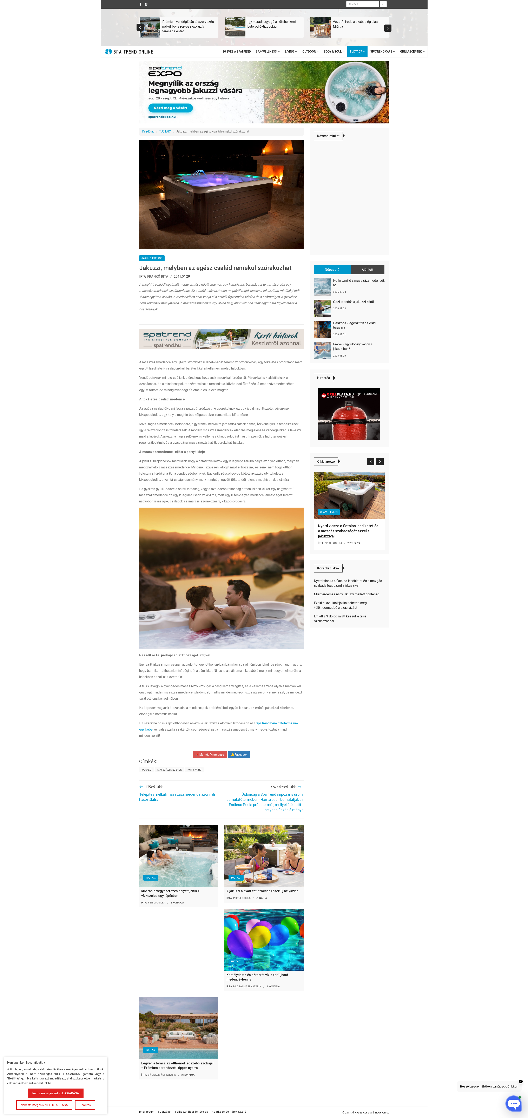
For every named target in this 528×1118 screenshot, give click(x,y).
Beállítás (85, 1105)
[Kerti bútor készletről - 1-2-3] (221, 339)
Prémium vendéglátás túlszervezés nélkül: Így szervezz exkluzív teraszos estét (188, 26)
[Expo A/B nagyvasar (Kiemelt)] (264, 92)
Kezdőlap (148, 131)
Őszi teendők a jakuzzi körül (353, 302)
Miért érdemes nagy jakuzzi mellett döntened (346, 594)
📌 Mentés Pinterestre (210, 754)
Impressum (146, 1111)
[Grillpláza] (349, 413)
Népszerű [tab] (332, 270)
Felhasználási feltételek (191, 1111)
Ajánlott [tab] (367, 270)
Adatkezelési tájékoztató (229, 1111)
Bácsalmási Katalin (247, 986)
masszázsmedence (169, 769)
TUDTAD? (165, 131)
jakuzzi (146, 769)
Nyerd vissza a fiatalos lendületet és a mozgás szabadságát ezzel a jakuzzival (348, 531)
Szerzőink (165, 1111)
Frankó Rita (157, 276)
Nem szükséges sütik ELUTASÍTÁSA (44, 1105)
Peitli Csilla (156, 902)
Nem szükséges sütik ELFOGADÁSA (55, 1093)
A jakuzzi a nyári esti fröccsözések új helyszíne (262, 891)
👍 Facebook (239, 754)
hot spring (194, 769)
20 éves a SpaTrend (237, 51)
